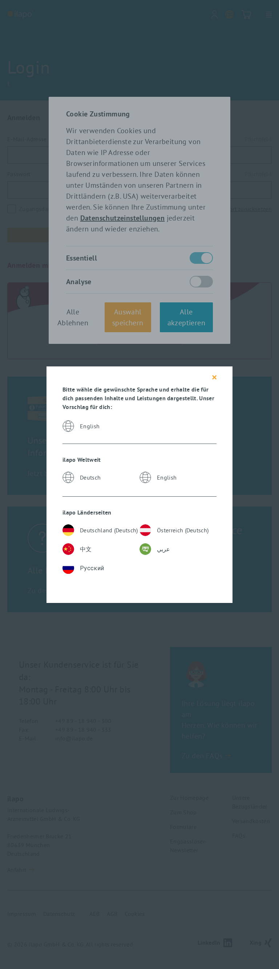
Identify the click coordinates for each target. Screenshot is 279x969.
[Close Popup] (214, 377)
